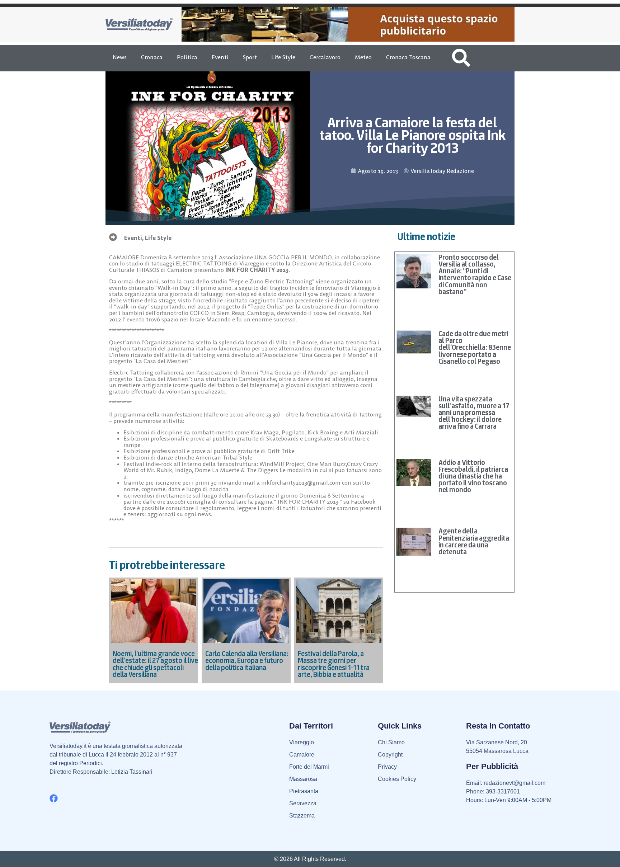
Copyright (390, 754)
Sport (250, 57)
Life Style (283, 57)
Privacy (387, 767)
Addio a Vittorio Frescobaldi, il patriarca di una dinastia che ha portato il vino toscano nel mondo (473, 476)
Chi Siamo (391, 742)
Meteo (363, 57)
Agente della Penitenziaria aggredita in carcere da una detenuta (473, 541)
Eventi (220, 57)
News (120, 57)
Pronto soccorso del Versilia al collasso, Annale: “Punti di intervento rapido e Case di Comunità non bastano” (474, 274)
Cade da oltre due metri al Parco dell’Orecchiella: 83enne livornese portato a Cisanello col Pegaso (474, 347)
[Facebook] (54, 798)
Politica (187, 57)
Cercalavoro (325, 57)
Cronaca (152, 57)
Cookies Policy (397, 779)
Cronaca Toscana (408, 57)
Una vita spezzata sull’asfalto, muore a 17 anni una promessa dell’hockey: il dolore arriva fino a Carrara (473, 412)
